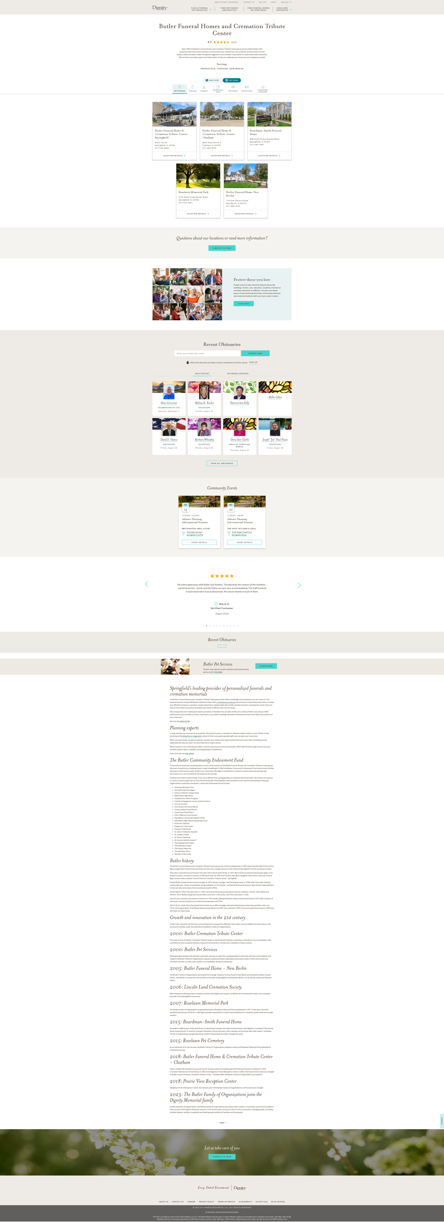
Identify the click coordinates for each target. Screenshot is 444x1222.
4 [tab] (217, 626)
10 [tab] (238, 626)
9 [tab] (234, 626)
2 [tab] (210, 626)
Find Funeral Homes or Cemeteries (258, 9)
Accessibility (245, 1202)
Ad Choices (279, 1202)
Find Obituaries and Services (229, 9)
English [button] (285, 2)
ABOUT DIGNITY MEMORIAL (227, 2)
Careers (191, 1202)
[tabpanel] (222, 599)
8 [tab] (231, 626)
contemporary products (225, 702)
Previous (146, 588)
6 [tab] (224, 626)
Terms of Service (226, 1202)
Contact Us (178, 1202)
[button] (285, 2)
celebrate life (184, 721)
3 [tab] (213, 626)
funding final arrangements (191, 736)
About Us (163, 1202)
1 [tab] (206, 626)
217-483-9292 (209, 148)
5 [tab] (220, 626)
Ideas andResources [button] (282, 9)
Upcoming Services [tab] (238, 373)
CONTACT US (248, 2)
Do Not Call (262, 1202)
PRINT (273, 2)
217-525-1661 (186, 202)
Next (297, 584)
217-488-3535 (233, 206)
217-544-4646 (162, 148)
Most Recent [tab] (202, 373)
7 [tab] (227, 626)
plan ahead (189, 753)
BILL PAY (263, 2)
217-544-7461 (257, 144)
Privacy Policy (206, 1202)
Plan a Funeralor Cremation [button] (199, 9)
